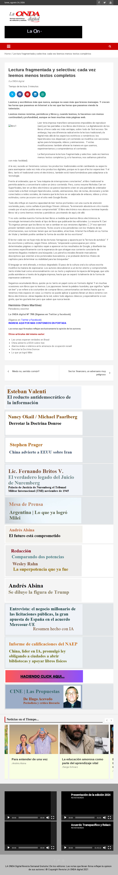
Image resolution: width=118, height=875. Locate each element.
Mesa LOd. (68, 771)
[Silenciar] (47, 817)
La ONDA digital (16, 81)
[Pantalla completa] (52, 817)
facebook (64, 314)
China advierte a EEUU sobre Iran (28, 343)
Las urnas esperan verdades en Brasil (30, 339)
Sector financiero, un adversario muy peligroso (87, 373)
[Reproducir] (8, 817)
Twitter (53, 314)
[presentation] (107, 720)
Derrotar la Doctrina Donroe (25, 349)
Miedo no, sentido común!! (25, 371)
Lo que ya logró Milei (22, 352)
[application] (31, 806)
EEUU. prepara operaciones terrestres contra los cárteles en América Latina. (82, 763)
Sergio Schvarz (20, 767)
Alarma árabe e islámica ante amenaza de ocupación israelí (42, 346)
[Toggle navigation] (9, 46)
